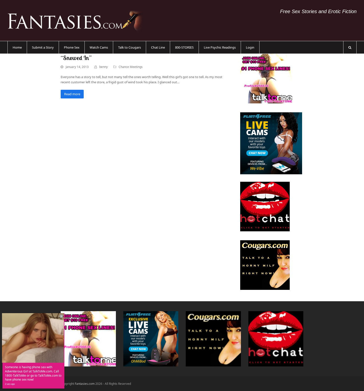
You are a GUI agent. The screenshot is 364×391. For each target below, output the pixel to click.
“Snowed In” (76, 57)
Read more (72, 94)
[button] (349, 47)
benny (103, 67)
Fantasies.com (85, 384)
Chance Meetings (131, 67)
